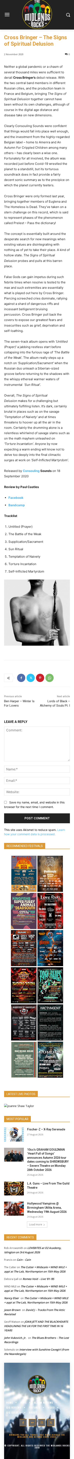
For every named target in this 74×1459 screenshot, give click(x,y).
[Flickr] (32, 1422)
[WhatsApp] (49, 678)
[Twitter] (31, 678)
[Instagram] (41, 1422)
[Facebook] (21, 678)
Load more (35, 1224)
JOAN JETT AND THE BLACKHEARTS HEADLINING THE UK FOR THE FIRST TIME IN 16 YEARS (36, 1326)
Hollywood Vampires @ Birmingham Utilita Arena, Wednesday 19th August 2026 (47, 1207)
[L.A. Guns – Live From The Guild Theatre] (14, 1188)
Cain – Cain (24, 1260)
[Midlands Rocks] (19, 1106)
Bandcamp (16, 505)
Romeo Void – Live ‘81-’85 (38, 1279)
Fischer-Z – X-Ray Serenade (46, 1129)
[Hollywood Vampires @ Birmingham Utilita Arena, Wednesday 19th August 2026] (14, 1208)
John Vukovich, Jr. (15, 1338)
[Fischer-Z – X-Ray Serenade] (14, 1134)
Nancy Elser (11, 1298)
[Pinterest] (40, 678)
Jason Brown (12, 1310)
